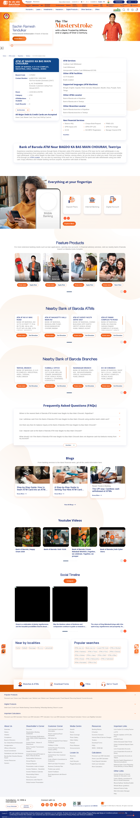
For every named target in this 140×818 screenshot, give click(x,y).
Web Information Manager (122, 791)
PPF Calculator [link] (45, 717)
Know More (18, 38)
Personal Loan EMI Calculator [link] (13, 717)
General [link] (28, 5)
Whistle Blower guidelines (121, 785)
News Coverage (75, 734)
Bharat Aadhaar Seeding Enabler (124, 783)
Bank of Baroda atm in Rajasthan (74, 98)
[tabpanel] (28, 270)
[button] (124, 10)
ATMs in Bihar (112, 655)
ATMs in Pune (103, 651)
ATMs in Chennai (115, 651)
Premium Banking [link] (47, 5)
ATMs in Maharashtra (92, 659)
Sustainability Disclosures (33, 758)
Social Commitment (10, 750)
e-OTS (116, 732)
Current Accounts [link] (87, 698)
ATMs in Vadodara (80, 651)
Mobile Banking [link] (24, 707)
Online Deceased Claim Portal (123, 742)
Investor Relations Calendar (34, 771)
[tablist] (70, 705)
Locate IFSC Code (102, 648)
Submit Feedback (53, 771)
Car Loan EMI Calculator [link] (58, 717)
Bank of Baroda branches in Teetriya (75, 112)
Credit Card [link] (15, 707)
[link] (117, 9)
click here (121, 813)
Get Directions (21, 110)
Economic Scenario (98, 734)
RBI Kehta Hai (52, 738)
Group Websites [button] (11, 806)
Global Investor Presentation (34, 782)
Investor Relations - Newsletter (35, 769)
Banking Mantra (96, 729)
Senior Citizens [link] (75, 5)
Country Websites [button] (26, 806)
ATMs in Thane (92, 651)
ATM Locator (12, 56)
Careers (6, 763)
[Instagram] (47, 804)
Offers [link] (97, 9)
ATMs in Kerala (79, 659)
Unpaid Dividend (31, 751)
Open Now (117, 285)
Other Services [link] (86, 9)
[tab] (70, 695)
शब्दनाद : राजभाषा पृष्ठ (97, 748)
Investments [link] (48, 9)
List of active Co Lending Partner (124, 729)
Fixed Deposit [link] (65, 698)
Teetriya (28, 56)
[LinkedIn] (51, 804)
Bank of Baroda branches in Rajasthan (76, 109)
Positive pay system (54, 769)
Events (72, 732)
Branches (73, 756)
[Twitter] (55, 804)
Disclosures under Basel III (34, 779)
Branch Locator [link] (58, 707)
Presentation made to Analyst (35, 766)
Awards (72, 729)
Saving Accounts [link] (55, 698)
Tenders (94, 740)
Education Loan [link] (27, 698)
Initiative (6, 734)
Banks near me (90, 648)
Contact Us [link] (124, 5)
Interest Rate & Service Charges (101, 737)
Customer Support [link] (112, 5)
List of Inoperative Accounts (122, 749)
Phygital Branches (75, 764)
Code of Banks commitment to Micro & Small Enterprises (123, 779)
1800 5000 (42, 78)
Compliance (7, 737)
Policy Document (31, 777)
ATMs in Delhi (102, 655)
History (6, 732)
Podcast (72, 742)
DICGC (95, 806)
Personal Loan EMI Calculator (101, 756)
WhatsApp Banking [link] (46, 707)
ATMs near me (79, 648)
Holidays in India (53, 745)
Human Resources (10, 760)
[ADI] (3, 651)
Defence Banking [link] (85, 5)
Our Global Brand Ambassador (13, 742)
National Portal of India (121, 788)
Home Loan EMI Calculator (100, 758)
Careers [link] (135, 5)
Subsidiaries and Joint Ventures (13, 753)
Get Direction (33, 335)
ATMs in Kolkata (80, 655)
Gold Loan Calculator (98, 764)
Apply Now (33, 285)
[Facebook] (42, 804)
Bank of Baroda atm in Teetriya (73, 101)
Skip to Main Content (64, 2)
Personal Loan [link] (8, 698)
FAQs (93, 745)
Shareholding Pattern (32, 774)
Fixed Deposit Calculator (99, 761)
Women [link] (68, 5)
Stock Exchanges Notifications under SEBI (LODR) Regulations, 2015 (36, 738)
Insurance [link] (59, 9)
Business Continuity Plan (55, 766)
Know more (22, 285)
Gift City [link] (101, 5)
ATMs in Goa (92, 662)
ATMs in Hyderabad (107, 659)
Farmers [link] (95, 5)
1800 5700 (34, 78)
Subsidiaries (119, 2)
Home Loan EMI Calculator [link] (31, 717)
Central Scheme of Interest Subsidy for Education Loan (122, 775)
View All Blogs (69, 504)
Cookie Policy (6, 813)
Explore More (69, 223)
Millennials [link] (35, 5)
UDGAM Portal (118, 739)
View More (68, 445)
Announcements (75, 748)
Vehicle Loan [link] (36, 698)
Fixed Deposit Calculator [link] (74, 717)
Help (115, 793)
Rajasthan (20, 56)
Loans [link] (38, 9)
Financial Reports (31, 763)
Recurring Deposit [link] (75, 698)
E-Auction (95, 732)
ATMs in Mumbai (115, 648)
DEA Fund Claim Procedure (56, 763)
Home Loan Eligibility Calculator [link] (92, 717)
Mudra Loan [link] (45, 698)
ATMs (71, 758)
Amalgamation (8, 745)
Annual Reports (31, 761)
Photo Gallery (74, 737)
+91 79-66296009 (37, 83)
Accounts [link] (29, 9)
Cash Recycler (74, 761)
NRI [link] (42, 5)
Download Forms (97, 742)
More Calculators (97, 766)
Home (4, 56)
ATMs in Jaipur (91, 655)
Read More (66, 134)
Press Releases (74, 745)
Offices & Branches (10, 748)
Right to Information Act (55, 752)
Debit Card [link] (7, 707)
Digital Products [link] (72, 9)
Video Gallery (74, 740)
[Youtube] (60, 804)
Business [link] (36, 1)
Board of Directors (9, 740)
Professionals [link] (60, 5)
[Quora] (64, 804)
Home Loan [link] (17, 698)
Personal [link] (28, 1)
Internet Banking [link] (35, 707)
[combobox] (136, 646)
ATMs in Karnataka (80, 662)
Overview (7, 729)
